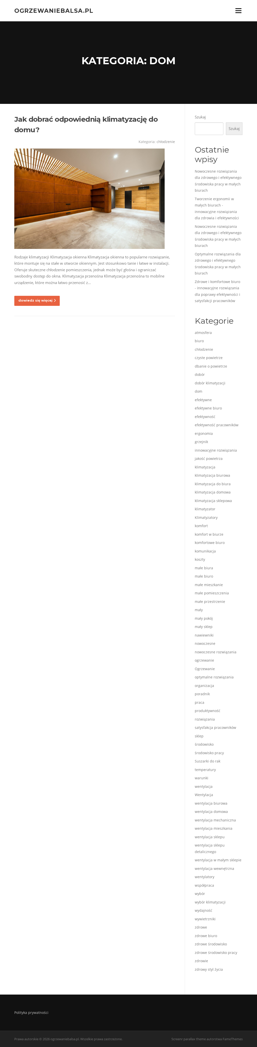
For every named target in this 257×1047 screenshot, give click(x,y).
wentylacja (204, 786)
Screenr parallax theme (188, 1039)
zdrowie (201, 960)
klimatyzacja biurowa (212, 475)
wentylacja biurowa (211, 803)
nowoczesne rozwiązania (215, 652)
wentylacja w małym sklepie (218, 860)
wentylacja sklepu (210, 836)
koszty (200, 559)
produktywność (207, 710)
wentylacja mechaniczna (215, 820)
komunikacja (205, 551)
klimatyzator (205, 509)
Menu (238, 10)
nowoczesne (205, 643)
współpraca (204, 885)
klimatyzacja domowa (213, 492)
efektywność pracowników (216, 425)
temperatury (205, 769)
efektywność (205, 416)
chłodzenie (166, 141)
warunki (201, 778)
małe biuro (204, 576)
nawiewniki (204, 635)
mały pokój (204, 618)
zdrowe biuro (206, 935)
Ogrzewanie (205, 668)
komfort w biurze (209, 534)
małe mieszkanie (209, 584)
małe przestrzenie (210, 601)
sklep (199, 736)
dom (198, 391)
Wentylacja (204, 794)
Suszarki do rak (207, 761)
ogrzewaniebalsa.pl (53, 10)
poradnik (202, 693)
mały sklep (204, 626)
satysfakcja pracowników (215, 727)
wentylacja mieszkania (213, 828)
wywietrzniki (205, 919)
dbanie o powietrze (211, 366)
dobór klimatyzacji (210, 383)
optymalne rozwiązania (214, 677)
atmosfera (203, 332)
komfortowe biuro (210, 542)
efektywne (203, 399)
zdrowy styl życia (209, 969)
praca (199, 702)
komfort (201, 525)
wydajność (203, 910)
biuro (199, 340)
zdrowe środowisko (211, 944)
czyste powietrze (209, 357)
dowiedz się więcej (35, 300)
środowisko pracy (209, 752)
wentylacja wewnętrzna (214, 868)
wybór (200, 893)
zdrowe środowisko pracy (216, 952)
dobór (200, 374)
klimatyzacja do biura (213, 483)
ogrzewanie (204, 660)
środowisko (204, 744)
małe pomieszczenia (212, 593)
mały (199, 609)
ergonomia (204, 433)
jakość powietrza (209, 458)
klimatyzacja (205, 467)
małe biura (204, 568)
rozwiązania (205, 719)
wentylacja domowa (211, 811)
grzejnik (201, 441)
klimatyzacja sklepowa (213, 500)
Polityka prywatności (31, 1012)
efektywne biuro (208, 408)
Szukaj (200, 116)
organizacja (204, 685)
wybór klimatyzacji (210, 902)
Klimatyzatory (206, 517)
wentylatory (204, 876)
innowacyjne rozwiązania (216, 450)
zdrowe (201, 927)
